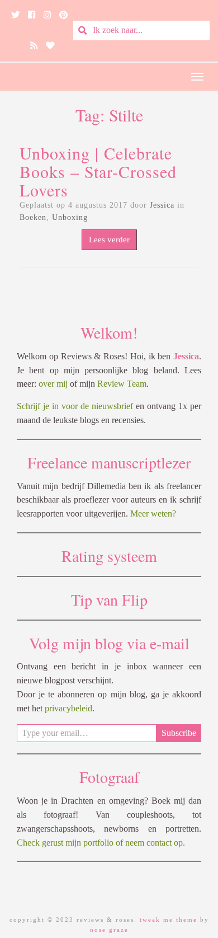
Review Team (121, 383)
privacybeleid (68, 708)
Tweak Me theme (168, 919)
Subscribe (179, 733)
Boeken (33, 217)
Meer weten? (153, 513)
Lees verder (109, 239)
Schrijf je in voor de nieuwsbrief (75, 406)
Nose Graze (109, 929)
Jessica (162, 205)
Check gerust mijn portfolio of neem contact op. (101, 842)
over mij (53, 383)
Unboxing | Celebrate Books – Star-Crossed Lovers (98, 171)
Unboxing (70, 217)
